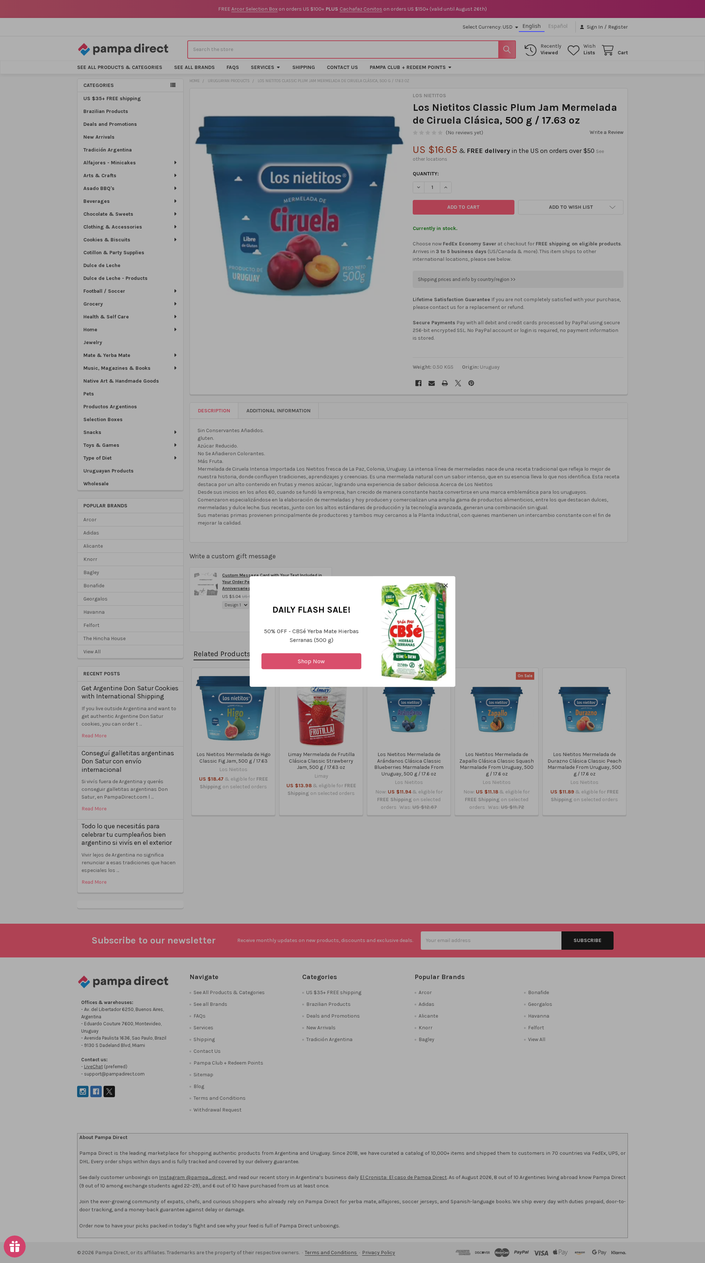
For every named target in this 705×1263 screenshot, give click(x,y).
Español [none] (558, 25)
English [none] (532, 25)
